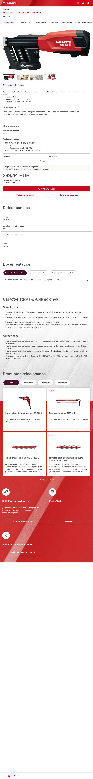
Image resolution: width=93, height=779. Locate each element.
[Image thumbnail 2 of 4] (23, 77)
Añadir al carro (48, 189)
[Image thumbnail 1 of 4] (9, 77)
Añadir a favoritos (26, 195)
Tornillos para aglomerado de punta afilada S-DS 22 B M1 (66, 459)
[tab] (9, 22)
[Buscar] (88, 3)
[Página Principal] (11, 3)
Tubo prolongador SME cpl (62, 413)
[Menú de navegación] (3, 3)
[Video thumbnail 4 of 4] (50, 77)
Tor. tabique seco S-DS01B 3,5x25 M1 (23, 458)
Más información (9, 107)
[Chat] (13, 776)
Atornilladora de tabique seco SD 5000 (23, 413)
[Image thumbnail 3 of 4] (36, 77)
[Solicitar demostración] (8, 776)
